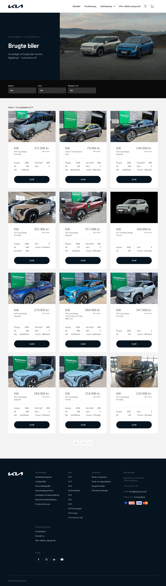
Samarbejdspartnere (44, 491)
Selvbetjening (106, 6)
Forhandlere (40, 531)
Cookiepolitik (40, 481)
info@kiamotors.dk (137, 491)
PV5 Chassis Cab (75, 518)
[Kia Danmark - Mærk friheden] (21, 6)
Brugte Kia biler (98, 486)
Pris (40, 86)
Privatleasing (90, 6)
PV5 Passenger (75, 509)
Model (11, 86)
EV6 (70, 500)
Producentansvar (42, 504)
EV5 (70, 495)
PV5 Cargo (72, 513)
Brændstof (73, 86)
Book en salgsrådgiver (101, 481)
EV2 (70, 477)
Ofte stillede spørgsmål (129, 6)
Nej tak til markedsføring (45, 500)
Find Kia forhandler (100, 491)
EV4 (70, 486)
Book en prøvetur (99, 477)
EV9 (70, 504)
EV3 (70, 481)
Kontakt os (40, 536)
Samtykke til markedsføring (47, 495)
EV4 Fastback (74, 491)
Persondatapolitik (42, 486)
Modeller (77, 6)
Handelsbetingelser (43, 477)
